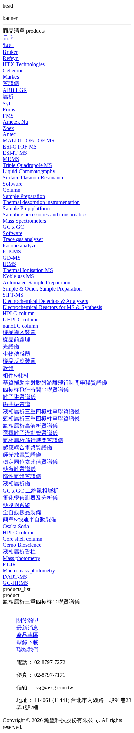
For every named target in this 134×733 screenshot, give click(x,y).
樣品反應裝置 (19, 361)
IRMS (9, 264)
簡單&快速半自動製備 (29, 519)
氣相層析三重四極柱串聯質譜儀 (41, 419)
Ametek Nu (15, 122)
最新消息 (27, 628)
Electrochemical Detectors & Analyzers (45, 301)
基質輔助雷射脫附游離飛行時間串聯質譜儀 (55, 383)
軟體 (8, 368)
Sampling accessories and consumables (45, 214)
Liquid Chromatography (29, 171)
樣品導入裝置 (19, 332)
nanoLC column (20, 326)
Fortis (9, 110)
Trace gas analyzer (23, 239)
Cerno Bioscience (22, 545)
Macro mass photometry (29, 571)
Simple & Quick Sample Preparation (42, 289)
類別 (8, 45)
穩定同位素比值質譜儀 (30, 462)
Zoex (8, 128)
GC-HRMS (15, 583)
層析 (8, 96)
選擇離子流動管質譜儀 (30, 433)
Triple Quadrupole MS (27, 165)
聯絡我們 (27, 649)
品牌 (8, 38)
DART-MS (15, 577)
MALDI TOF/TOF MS (28, 140)
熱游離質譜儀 (19, 469)
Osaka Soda (16, 526)
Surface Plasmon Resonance (33, 177)
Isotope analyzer (20, 245)
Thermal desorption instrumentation (41, 202)
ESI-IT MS (15, 153)
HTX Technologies (24, 64)
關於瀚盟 (27, 621)
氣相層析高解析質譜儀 (30, 426)
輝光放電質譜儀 (22, 455)
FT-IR (9, 564)
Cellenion (13, 70)
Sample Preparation (24, 196)
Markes (11, 77)
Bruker (10, 52)
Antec (9, 134)
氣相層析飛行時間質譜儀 (33, 440)
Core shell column (22, 539)
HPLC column (19, 313)
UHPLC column (21, 319)
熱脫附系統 (16, 505)
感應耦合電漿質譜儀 (27, 447)
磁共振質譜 (16, 404)
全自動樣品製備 (22, 512)
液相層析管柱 (19, 551)
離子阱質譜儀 (19, 397)
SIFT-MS (13, 295)
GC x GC (13, 227)
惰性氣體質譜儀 (22, 476)
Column (11, 190)
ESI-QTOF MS (20, 147)
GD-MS (12, 258)
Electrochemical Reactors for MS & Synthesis (52, 307)
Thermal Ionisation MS (28, 270)
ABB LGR (15, 90)
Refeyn (11, 58)
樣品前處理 (16, 339)
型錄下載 (27, 642)
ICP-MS (12, 252)
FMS (8, 116)
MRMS (11, 159)
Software (12, 184)
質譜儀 (11, 83)
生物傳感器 (16, 354)
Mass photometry (21, 558)
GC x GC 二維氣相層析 (30, 491)
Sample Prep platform (26, 208)
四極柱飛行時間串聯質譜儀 (36, 390)
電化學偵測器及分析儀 (30, 498)
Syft (7, 103)
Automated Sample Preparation (36, 282)
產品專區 (27, 635)
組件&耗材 (16, 375)
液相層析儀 (16, 483)
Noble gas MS (18, 276)
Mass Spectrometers (24, 221)
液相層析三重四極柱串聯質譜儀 (41, 411)
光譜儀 (11, 347)
